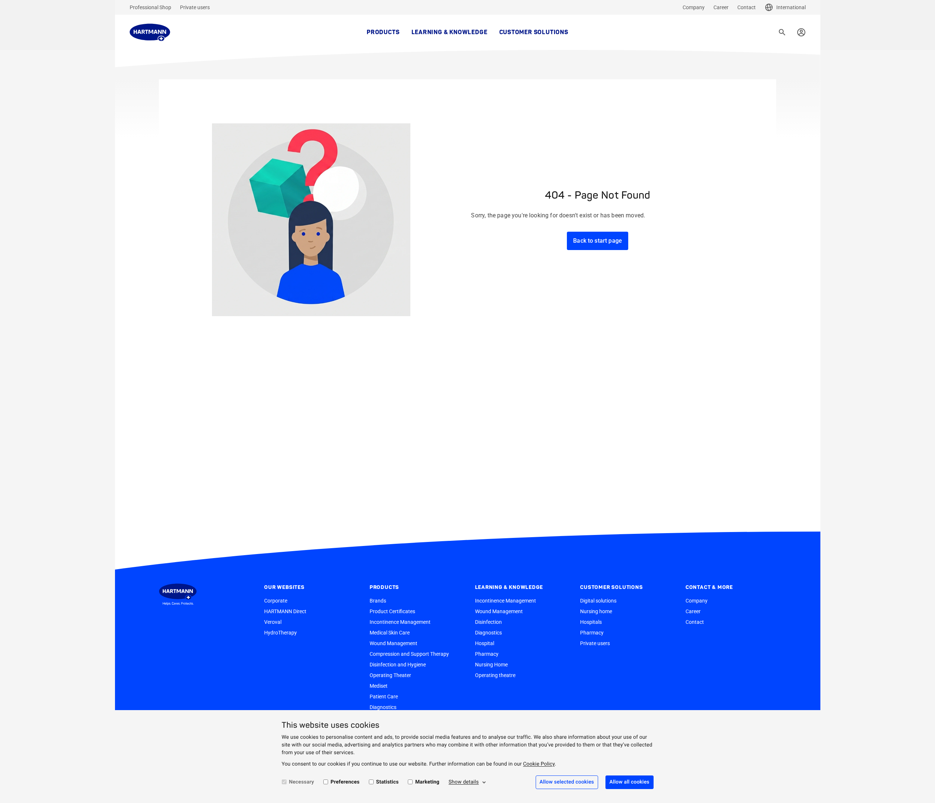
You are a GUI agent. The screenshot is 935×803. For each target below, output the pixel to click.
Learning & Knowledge (449, 32)
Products (383, 32)
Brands (378, 601)
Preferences (345, 782)
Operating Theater (390, 675)
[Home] (150, 32)
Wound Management (393, 643)
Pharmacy (487, 654)
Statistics (387, 782)
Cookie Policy (539, 764)
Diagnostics (383, 707)
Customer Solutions (533, 32)
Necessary (301, 782)
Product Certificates (392, 611)
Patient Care (384, 696)
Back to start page (597, 240)
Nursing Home (491, 665)
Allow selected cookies (567, 782)
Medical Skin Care (390, 633)
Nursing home (596, 611)
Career (721, 7)
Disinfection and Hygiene (398, 665)
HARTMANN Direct (285, 611)
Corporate (275, 601)
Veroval (272, 622)
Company (694, 7)
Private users (195, 7)
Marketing (427, 782)
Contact (746, 7)
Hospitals (591, 622)
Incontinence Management (400, 622)
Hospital (484, 643)
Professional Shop (150, 7)
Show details (464, 782)
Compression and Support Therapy (409, 654)
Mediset (379, 686)
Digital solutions (598, 601)
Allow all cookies (629, 782)
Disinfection (488, 622)
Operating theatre (495, 675)
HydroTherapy (280, 633)
